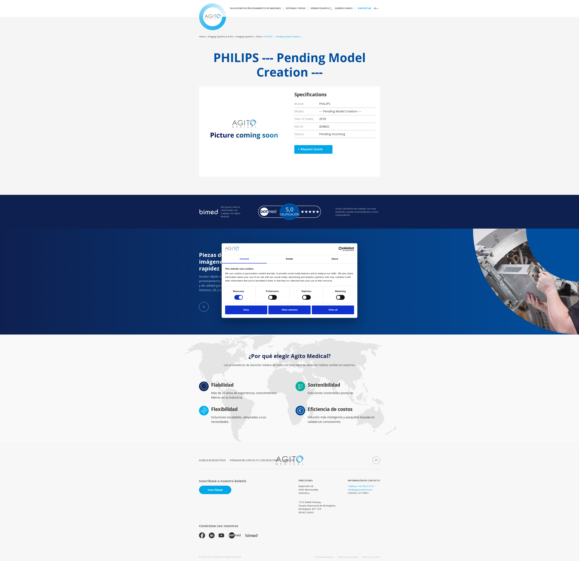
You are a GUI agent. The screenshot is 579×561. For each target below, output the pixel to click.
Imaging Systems (244, 36)
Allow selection (290, 310)
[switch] (272, 297)
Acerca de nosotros (212, 460)
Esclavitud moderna (324, 557)
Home (202, 36)
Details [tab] (289, 259)
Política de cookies (371, 557)
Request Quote (312, 149)
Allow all (332, 310)
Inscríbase (215, 490)
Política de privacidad (348, 557)
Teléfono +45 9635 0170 (361, 486)
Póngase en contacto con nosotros (254, 460)
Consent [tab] (244, 259)
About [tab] (334, 259)
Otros (259, 36)
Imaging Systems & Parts (220, 36)
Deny (246, 310)
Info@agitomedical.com (360, 489)
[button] (256, 8)
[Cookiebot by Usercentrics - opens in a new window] (341, 249)
